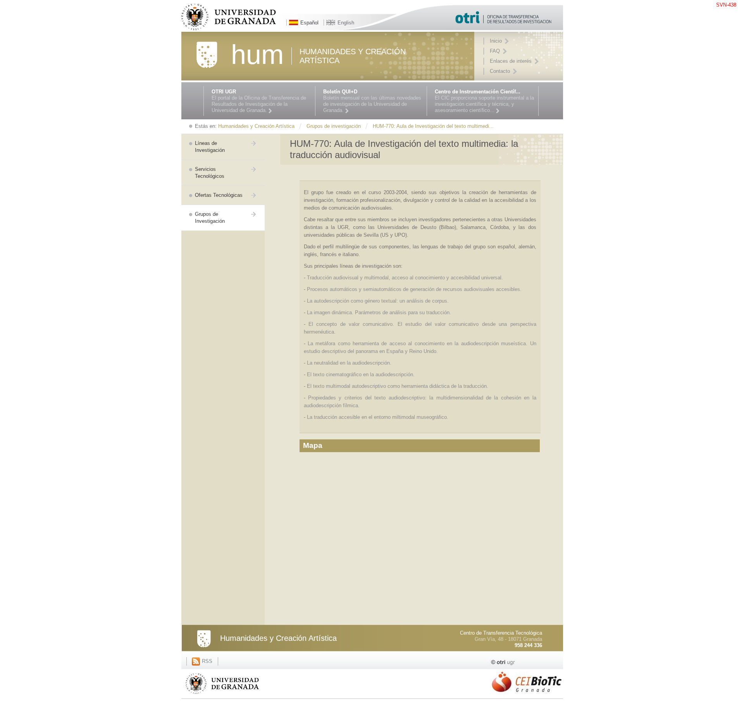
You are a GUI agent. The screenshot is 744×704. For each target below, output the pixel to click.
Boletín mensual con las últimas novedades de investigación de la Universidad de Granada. (372, 101)
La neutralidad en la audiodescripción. (349, 363)
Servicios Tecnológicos (209, 172)
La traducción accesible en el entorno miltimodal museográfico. (377, 417)
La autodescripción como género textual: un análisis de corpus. (378, 301)
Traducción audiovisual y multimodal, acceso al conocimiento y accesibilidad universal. (405, 278)
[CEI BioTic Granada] (526, 696)
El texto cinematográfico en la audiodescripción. (361, 374)
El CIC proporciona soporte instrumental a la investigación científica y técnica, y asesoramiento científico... (484, 101)
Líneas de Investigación (210, 146)
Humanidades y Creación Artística (278, 638)
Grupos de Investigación (210, 217)
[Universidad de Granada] (222, 695)
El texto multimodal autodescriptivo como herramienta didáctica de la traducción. (398, 386)
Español (309, 23)
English (346, 23)
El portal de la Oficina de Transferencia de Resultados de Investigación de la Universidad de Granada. (259, 101)
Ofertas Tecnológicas (219, 195)
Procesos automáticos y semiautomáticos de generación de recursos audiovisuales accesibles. (414, 289)
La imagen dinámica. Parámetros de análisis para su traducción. (380, 312)
